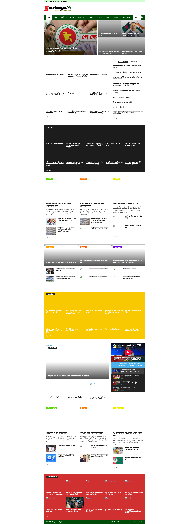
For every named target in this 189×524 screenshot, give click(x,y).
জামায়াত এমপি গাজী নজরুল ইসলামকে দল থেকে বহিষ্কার (132, 449)
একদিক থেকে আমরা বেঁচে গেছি (54, 144)
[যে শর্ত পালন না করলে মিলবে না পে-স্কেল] (128, 191)
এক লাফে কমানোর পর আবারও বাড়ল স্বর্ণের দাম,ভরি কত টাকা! (99, 112)
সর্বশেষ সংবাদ (123, 62)
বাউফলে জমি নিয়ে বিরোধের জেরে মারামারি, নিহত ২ (73, 510)
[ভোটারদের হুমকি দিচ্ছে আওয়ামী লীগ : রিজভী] (94, 502)
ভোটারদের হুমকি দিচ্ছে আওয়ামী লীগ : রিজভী (94, 510)
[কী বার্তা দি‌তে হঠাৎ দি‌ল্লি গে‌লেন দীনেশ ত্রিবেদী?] (75, 322)
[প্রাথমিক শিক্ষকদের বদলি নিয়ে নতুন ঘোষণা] (85, 448)
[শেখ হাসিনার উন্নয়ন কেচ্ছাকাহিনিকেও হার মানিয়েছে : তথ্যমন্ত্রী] (134, 502)
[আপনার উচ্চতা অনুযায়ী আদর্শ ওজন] (99, 67)
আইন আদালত (81, 17)
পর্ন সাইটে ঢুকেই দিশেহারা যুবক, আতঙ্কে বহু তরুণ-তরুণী (98, 94)
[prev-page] (47, 117)
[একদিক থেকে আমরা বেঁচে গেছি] (55, 136)
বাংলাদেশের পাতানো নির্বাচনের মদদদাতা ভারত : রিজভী (98, 398)
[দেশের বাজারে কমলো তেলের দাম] (56, 67)
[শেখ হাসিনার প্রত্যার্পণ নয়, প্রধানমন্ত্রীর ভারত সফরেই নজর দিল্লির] (55, 322)
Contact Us (106, 521)
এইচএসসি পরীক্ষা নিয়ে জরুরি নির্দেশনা (91, 433)
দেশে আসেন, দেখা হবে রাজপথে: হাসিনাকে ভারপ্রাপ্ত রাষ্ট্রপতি (74, 163)
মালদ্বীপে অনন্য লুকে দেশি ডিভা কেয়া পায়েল (98, 276)
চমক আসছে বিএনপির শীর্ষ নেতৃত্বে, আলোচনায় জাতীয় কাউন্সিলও (73, 145)
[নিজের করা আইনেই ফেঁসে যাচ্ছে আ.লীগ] (118, 460)
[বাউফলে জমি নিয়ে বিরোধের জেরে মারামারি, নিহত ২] (75, 502)
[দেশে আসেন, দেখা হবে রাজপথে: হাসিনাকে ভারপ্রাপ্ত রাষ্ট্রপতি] (75, 155)
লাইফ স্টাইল (118, 247)
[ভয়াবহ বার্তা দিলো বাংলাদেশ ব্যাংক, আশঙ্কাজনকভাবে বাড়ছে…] (55, 485)
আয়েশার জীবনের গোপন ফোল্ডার (129, 269)
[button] (142, 17)
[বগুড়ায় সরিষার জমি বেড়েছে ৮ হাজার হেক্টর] (55, 502)
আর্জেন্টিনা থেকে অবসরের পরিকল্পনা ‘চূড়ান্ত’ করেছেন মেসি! (61, 263)
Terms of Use (134, 521)
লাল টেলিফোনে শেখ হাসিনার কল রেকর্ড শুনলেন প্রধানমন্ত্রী (114, 163)
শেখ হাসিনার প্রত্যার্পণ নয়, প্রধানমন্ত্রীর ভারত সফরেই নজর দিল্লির (54, 330)
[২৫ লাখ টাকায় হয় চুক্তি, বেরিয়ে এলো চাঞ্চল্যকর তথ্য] (128, 421)
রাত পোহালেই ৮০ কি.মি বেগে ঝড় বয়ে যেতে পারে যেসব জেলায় (55, 94)
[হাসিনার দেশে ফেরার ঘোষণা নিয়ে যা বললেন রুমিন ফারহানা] (94, 155)
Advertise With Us (115, 521)
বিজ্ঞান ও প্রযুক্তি (126, 17)
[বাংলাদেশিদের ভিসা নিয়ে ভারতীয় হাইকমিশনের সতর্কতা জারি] (134, 322)
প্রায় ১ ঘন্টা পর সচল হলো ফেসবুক (56, 433)
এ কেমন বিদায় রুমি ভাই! (53, 397)
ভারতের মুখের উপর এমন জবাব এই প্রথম (94, 311)
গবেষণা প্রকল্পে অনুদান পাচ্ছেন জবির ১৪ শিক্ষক (113, 493)
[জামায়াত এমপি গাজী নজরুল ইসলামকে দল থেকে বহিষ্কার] (118, 450)
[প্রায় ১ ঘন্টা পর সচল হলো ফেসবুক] (61, 421)
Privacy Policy (125, 521)
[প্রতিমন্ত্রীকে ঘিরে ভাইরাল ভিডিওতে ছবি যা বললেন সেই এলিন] (94, 255)
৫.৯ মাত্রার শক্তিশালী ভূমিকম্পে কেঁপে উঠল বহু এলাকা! (127, 72)
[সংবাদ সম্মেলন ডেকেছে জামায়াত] (85, 231)
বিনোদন (116, 17)
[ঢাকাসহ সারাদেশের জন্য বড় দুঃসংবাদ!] (114, 136)
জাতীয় (55, 17)
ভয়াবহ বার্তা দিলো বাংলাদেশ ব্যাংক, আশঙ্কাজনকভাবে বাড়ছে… (55, 493)
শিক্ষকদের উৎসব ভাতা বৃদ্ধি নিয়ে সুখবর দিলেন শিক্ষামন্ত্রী (99, 456)
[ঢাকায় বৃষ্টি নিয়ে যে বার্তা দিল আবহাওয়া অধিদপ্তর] (134, 136)
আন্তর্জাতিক (51, 294)
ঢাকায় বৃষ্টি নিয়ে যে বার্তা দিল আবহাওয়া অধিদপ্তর (132, 144)
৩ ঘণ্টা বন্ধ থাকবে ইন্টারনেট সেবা (66, 446)
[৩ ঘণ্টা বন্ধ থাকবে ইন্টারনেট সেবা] (51, 448)
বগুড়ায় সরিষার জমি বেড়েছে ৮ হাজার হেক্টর (54, 510)
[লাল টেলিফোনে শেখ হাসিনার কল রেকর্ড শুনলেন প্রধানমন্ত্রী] (114, 155)
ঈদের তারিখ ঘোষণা (73, 93)
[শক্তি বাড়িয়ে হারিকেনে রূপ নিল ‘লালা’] (134, 303)
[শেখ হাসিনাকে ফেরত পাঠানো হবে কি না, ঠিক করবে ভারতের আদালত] (114, 303)
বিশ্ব (99, 17)
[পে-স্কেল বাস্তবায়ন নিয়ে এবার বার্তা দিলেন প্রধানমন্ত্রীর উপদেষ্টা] (70, 37)
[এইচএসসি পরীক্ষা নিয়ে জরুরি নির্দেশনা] (94, 421)
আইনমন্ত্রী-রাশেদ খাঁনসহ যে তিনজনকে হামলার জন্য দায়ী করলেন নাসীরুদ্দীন (78, 75)
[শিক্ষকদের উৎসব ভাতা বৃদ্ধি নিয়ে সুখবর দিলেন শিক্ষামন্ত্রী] (85, 458)
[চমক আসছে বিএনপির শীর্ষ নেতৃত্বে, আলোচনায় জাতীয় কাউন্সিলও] (75, 136)
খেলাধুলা (107, 17)
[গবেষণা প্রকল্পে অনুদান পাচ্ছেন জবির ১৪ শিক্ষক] (114, 485)
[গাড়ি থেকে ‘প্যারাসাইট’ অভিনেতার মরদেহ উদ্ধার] (134, 485)
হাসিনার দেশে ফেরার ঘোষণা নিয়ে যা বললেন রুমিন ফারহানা (94, 163)
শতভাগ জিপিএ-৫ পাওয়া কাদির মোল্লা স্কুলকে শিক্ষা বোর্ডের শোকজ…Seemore (126, 85)
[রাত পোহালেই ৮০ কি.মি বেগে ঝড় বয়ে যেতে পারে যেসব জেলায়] (56, 85)
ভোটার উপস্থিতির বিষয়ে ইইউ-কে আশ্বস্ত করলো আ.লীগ (68, 375)
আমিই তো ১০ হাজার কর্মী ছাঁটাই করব (133, 226)
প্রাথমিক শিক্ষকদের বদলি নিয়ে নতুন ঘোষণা (99, 446)
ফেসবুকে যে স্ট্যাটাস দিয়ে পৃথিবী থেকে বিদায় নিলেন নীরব (133, 163)
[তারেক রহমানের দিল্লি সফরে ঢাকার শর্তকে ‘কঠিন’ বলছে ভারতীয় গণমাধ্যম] (133, 28)
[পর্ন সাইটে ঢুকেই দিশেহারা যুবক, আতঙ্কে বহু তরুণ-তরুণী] (99, 85)
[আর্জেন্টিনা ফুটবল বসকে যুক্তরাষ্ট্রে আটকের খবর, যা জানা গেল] (50, 271)
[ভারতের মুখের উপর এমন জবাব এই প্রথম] (94, 303)
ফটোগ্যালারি (53, 348)
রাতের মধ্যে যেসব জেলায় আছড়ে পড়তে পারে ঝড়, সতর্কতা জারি (94, 144)
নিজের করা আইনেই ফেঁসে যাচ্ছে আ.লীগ (133, 458)
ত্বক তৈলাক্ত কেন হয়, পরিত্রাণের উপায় (113, 510)
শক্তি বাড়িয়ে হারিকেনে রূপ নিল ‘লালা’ (133, 311)
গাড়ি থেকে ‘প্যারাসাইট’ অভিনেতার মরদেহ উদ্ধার (134, 493)
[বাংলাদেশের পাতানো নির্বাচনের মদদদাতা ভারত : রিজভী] (99, 389)
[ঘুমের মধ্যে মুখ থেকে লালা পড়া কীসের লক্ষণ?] (56, 103)
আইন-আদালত (118, 408)
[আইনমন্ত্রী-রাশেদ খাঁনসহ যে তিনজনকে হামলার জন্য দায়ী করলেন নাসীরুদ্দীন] (78, 67)
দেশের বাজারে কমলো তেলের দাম (55, 75)
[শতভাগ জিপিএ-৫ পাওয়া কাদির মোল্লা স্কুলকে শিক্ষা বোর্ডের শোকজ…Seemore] (51, 231)
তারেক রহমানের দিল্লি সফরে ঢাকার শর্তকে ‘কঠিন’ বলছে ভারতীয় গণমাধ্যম (127, 78)
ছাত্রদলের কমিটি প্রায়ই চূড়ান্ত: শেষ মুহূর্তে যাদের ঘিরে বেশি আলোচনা (127, 91)
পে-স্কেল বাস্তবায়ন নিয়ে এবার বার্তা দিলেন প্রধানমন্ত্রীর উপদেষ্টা (127, 66)
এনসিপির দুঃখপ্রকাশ (118, 107)
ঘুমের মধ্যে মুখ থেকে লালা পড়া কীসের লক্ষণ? (54, 112)
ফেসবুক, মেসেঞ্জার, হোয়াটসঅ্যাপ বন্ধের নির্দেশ (66, 456)
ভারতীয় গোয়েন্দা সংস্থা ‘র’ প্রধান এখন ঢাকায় (94, 330)
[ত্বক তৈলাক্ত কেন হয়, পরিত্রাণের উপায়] (114, 502)
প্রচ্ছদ (49, 17)
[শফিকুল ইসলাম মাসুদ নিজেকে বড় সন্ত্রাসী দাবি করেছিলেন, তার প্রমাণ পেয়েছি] (55, 155)
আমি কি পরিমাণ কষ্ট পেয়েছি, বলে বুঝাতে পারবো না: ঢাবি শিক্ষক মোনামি (128, 113)
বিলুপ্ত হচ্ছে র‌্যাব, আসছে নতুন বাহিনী (122, 102)
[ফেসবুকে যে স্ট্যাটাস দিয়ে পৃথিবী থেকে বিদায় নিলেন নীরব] (134, 155)
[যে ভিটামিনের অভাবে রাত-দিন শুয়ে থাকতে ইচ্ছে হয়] (78, 103)
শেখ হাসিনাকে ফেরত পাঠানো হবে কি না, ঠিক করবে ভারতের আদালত (114, 312)
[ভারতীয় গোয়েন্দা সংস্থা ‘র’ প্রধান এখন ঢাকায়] (94, 322)
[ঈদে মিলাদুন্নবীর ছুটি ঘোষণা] (114, 322)
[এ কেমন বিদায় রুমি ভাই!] (56, 389)
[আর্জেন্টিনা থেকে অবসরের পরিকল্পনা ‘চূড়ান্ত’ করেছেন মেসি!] (61, 255)
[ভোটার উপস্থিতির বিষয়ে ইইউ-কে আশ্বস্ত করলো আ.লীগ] (77, 362)
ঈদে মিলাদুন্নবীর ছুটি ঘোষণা (112, 329)
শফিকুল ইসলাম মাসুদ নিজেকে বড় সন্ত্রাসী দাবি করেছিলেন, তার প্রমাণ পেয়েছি (55, 163)
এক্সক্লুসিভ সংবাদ (52, 477)
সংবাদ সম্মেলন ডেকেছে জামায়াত (121, 97)
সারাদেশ (92, 17)
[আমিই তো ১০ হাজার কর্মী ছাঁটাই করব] (118, 228)
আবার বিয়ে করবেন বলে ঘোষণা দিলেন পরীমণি (98, 269)
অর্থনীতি (72, 17)
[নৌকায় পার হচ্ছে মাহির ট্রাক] (78, 389)
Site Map (141, 521)
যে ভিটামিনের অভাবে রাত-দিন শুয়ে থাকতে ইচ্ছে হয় (77, 112)
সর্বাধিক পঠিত (133, 62)
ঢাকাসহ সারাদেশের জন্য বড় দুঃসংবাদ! (112, 144)
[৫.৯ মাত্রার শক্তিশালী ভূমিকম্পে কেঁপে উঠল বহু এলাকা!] (109, 28)
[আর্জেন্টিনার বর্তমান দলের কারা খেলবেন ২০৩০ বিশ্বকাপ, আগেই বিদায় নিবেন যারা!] (50, 279)
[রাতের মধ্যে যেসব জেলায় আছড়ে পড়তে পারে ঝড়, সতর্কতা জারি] (94, 136)
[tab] (123, 62)
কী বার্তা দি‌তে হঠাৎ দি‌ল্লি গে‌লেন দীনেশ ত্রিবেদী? (74, 330)
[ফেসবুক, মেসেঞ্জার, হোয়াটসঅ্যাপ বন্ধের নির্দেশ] (51, 458)
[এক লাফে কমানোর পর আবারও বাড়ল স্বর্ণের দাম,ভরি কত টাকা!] (99, 103)
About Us (99, 521)
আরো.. (136, 17)
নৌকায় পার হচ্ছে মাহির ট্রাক (75, 397)
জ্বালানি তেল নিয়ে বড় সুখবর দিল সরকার (133, 217)
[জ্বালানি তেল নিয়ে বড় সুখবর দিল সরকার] (118, 219)
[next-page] (50, 117)
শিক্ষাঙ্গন (83, 408)
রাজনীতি (63, 17)
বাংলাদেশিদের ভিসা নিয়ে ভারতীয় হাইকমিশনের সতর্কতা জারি (133, 330)
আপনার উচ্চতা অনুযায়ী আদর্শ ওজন (99, 75)
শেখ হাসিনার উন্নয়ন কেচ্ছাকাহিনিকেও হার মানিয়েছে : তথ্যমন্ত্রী (133, 511)
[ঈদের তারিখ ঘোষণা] (78, 85)
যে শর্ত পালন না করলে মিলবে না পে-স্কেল (125, 204)
